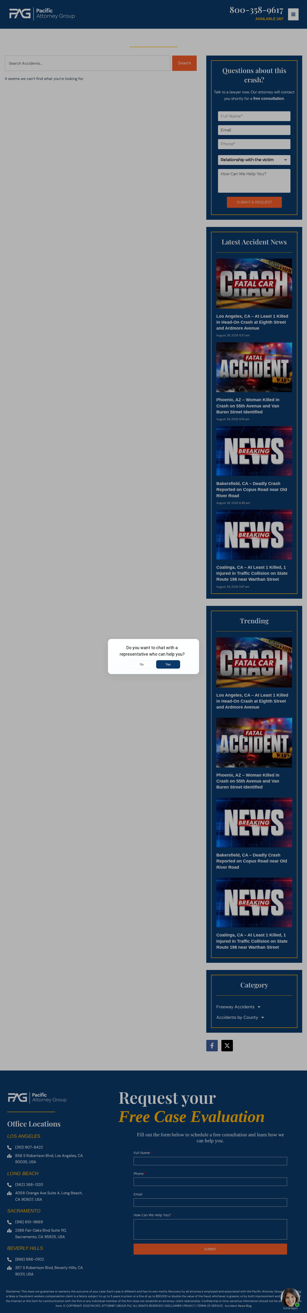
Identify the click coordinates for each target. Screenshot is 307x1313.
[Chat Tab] (153, 656)
